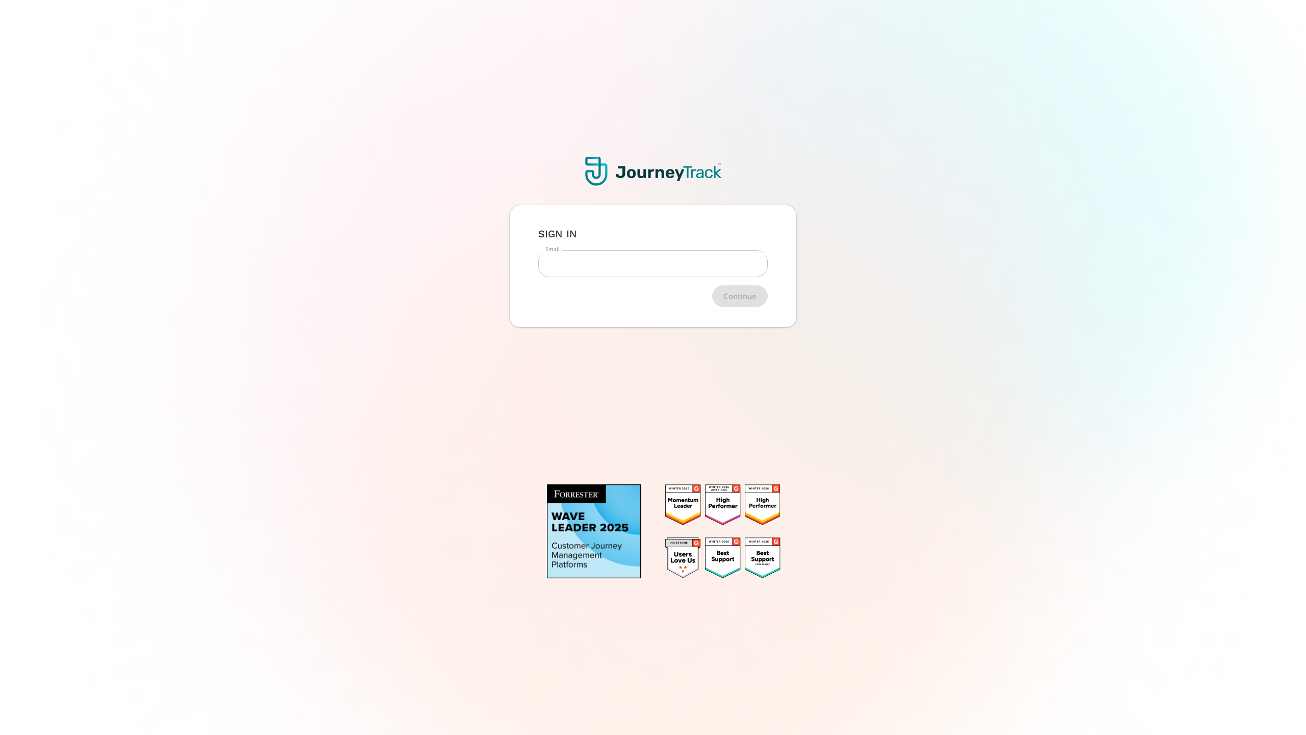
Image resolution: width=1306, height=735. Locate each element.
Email (552, 249)
